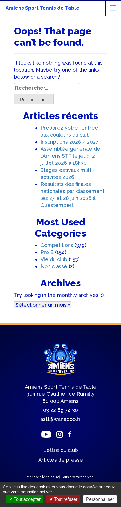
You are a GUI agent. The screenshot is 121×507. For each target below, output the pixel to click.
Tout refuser (65, 499)
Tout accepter (27, 499)
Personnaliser (100, 499)
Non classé (54, 266)
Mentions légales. (41, 477)
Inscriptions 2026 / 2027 (69, 142)
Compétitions (57, 245)
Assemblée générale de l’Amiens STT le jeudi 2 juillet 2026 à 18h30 (70, 156)
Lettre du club (60, 450)
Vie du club (54, 259)
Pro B (47, 252)
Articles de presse (60, 460)
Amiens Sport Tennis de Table (42, 8)
